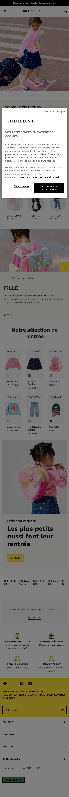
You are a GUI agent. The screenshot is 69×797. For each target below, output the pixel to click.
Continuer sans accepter (53, 112)
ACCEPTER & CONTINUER (49, 188)
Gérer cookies (21, 186)
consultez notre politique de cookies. (41, 177)
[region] (34, 153)
